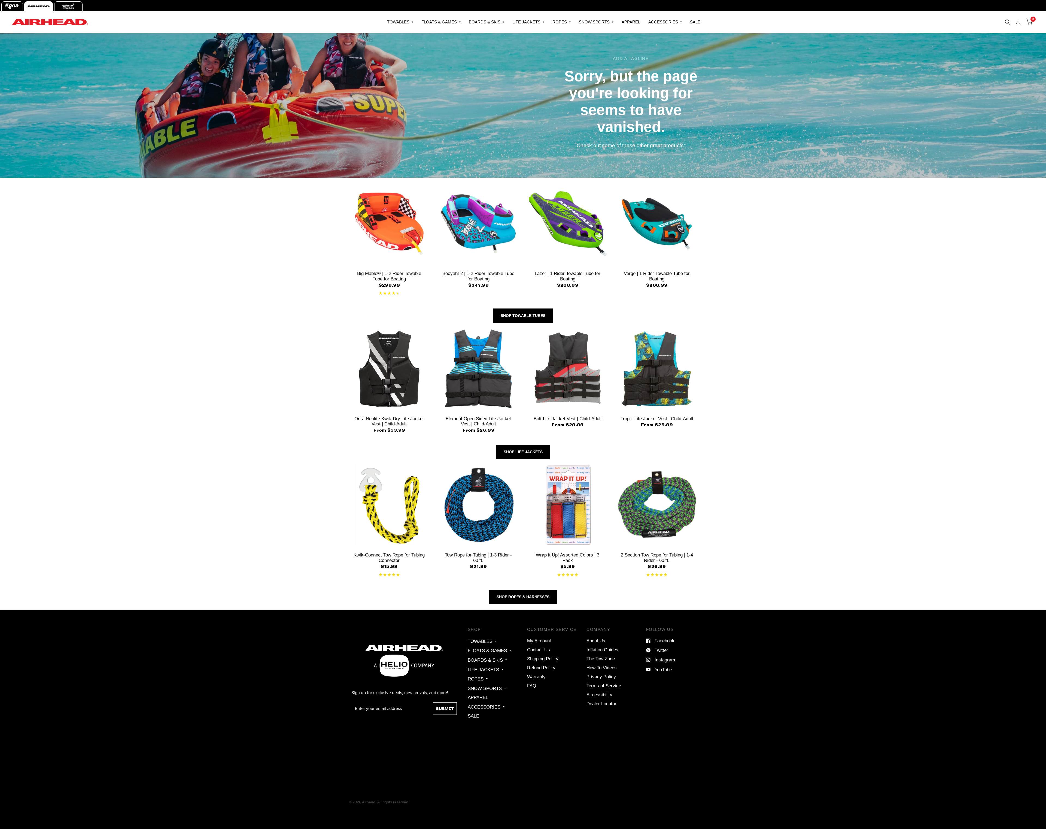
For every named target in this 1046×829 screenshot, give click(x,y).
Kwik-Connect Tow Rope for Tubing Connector (389, 557)
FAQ (531, 685)
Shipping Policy (542, 658)
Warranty (536, 676)
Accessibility (599, 694)
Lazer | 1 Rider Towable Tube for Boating (567, 276)
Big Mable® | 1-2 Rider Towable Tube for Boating (389, 276)
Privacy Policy (601, 676)
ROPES (559, 22)
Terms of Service (603, 685)
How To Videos (601, 667)
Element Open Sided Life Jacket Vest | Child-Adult (478, 421)
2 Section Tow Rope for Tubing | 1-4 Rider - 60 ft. (657, 557)
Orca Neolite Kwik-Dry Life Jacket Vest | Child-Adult (389, 421)
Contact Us (538, 649)
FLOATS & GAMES (439, 22)
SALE (695, 22)
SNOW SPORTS (594, 22)
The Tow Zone (600, 658)
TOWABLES (398, 22)
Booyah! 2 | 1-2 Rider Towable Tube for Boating (478, 276)
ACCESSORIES (663, 22)
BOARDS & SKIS (484, 22)
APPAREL (631, 22)
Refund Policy (541, 667)
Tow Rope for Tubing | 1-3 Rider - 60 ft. (478, 557)
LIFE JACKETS (526, 22)
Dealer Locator (601, 703)
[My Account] (1018, 22)
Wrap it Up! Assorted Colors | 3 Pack (567, 557)
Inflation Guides (602, 649)
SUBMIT (445, 708)
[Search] (1007, 22)
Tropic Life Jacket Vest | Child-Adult (657, 418)
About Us (595, 640)
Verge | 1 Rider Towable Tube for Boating (657, 276)
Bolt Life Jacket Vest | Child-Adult (568, 418)
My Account (539, 640)
